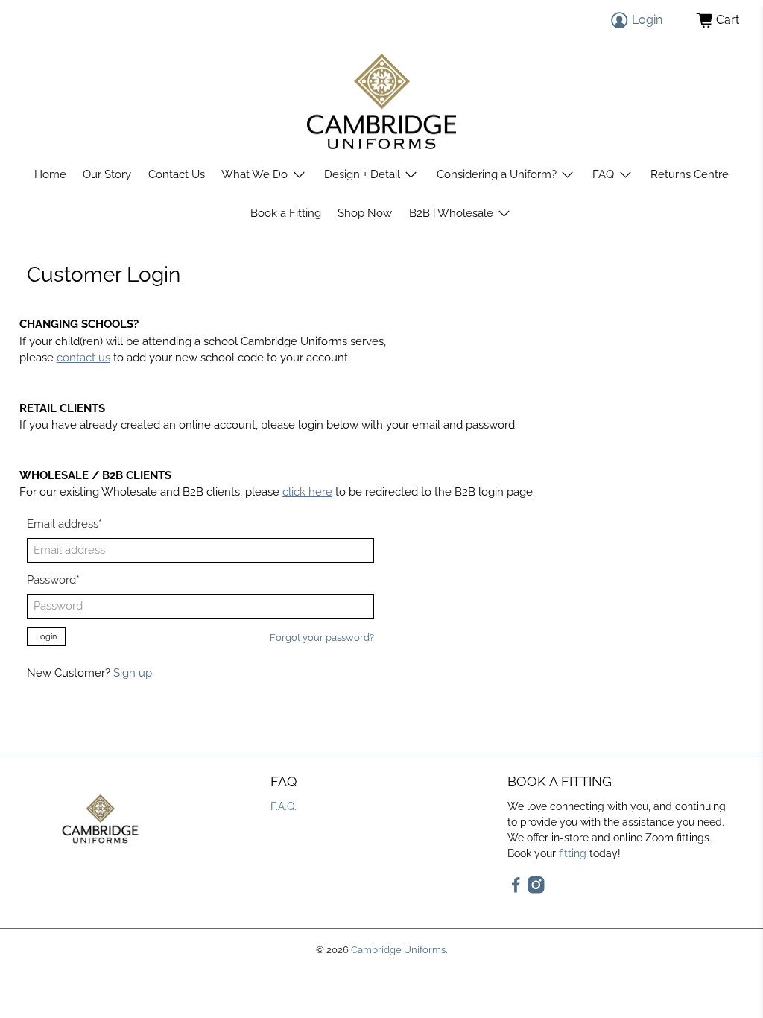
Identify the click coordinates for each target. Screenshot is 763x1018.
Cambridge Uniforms (398, 949)
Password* (53, 580)
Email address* (64, 524)
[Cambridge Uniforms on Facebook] (516, 890)
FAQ (603, 174)
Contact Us (176, 174)
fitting (572, 853)
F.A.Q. (283, 806)
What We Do (254, 174)
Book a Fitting (285, 213)
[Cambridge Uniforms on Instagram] (536, 890)
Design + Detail (362, 174)
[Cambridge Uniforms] (381, 102)
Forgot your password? (322, 637)
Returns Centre (689, 174)
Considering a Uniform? (497, 174)
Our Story (107, 174)
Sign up (132, 673)
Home (50, 174)
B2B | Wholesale (451, 213)
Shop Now (365, 213)
